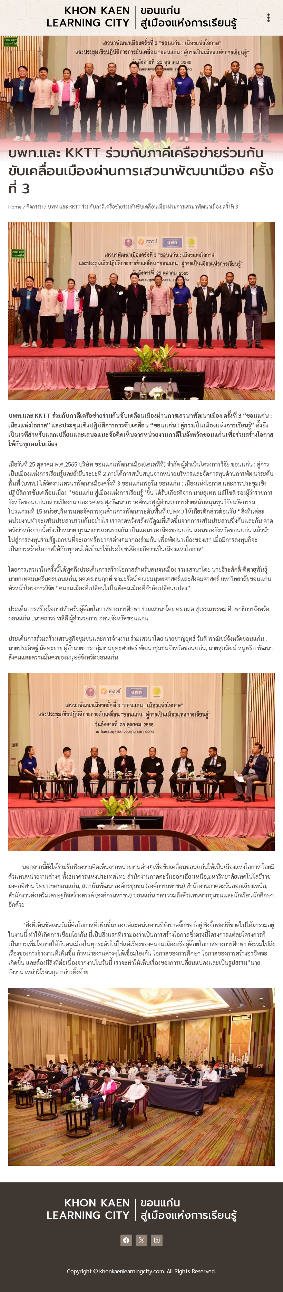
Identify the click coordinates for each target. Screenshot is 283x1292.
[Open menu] (268, 17)
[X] (141, 1240)
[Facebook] (126, 1240)
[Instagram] (157, 1240)
